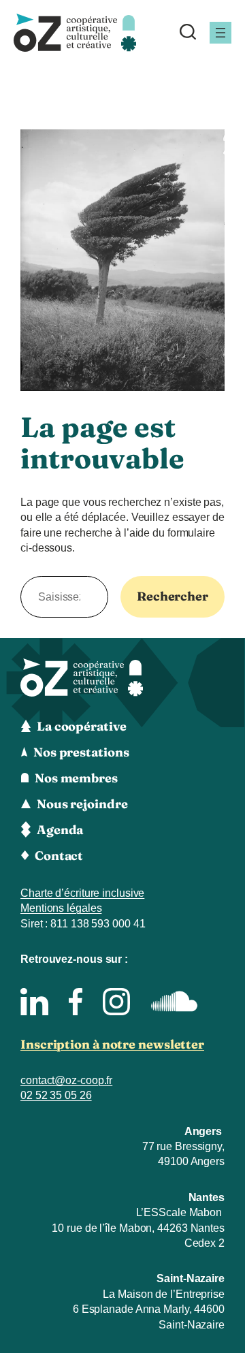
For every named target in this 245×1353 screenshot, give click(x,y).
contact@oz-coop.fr (66, 1080)
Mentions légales (60, 908)
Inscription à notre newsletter (112, 1044)
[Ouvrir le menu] (220, 33)
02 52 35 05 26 (56, 1095)
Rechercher (172, 596)
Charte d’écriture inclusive (82, 893)
